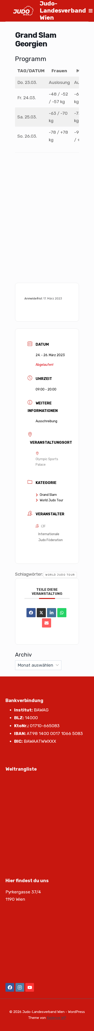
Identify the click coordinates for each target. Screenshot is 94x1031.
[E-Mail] (46, 623)
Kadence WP (56, 1018)
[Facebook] (9, 987)
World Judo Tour (51, 500)
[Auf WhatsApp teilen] (61, 612)
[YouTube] (29, 987)
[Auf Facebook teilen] (31, 612)
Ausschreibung (46, 421)
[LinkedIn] (51, 612)
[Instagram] (20, 987)
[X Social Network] (41, 612)
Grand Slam (48, 495)
